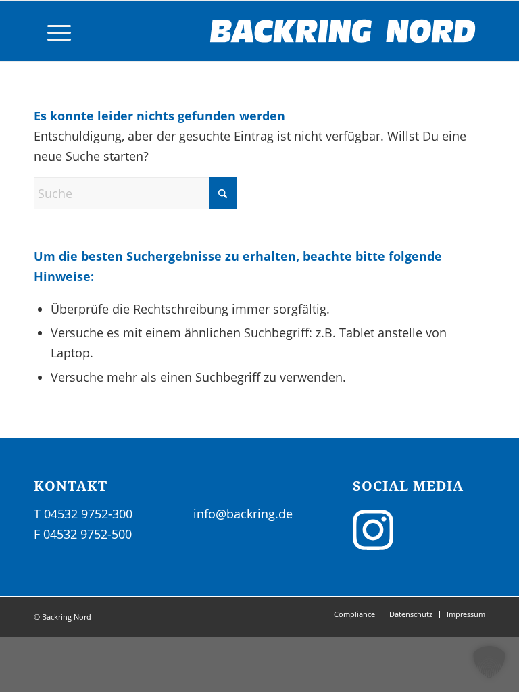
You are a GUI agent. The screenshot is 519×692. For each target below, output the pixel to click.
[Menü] (52, 31)
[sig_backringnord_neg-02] (343, 31)
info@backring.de (243, 513)
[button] (489, 662)
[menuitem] (52, 31)
